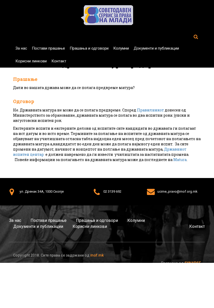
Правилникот (150, 110)
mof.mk (97, 255)
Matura (180, 159)
